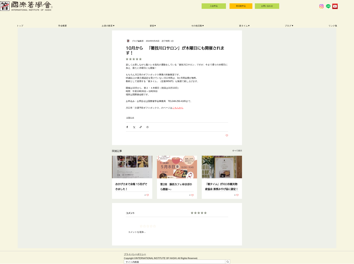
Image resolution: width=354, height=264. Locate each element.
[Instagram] (321, 6)
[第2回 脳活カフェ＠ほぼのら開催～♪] (177, 167)
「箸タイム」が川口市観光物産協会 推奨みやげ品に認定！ (221, 186)
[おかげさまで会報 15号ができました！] (132, 167)
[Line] (328, 6)
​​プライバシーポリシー (135, 254)
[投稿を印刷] (147, 127)
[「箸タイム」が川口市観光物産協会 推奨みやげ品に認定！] (222, 167)
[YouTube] (335, 6)
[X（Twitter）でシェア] (134, 127)
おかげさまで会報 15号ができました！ (131, 186)
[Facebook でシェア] (127, 127)
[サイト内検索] (227, 262)
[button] (108, 26)
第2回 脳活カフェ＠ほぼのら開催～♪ (176, 186)
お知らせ (130, 117)
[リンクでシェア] (140, 127)
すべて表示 (237, 150)
